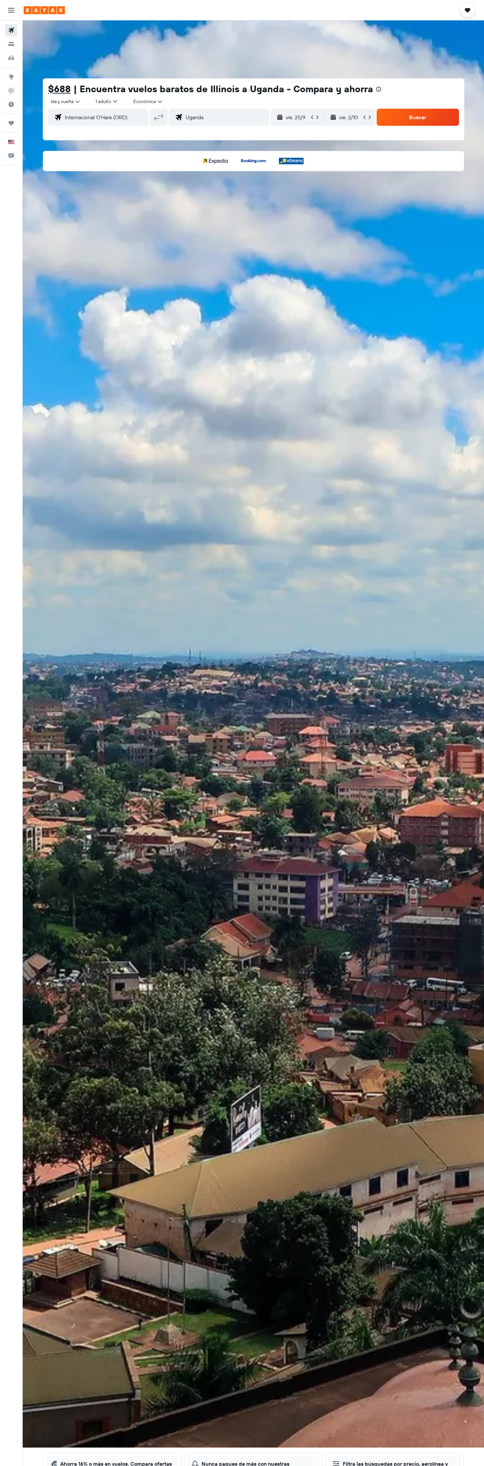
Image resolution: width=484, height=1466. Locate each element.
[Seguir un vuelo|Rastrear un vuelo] (11, 90)
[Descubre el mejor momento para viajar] (11, 104)
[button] (11, 10)
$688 (59, 89)
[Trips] (11, 123)
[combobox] (65, 101)
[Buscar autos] (11, 58)
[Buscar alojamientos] (11, 44)
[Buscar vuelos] (11, 30)
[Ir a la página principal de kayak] (44, 10)
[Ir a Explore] (11, 76)
